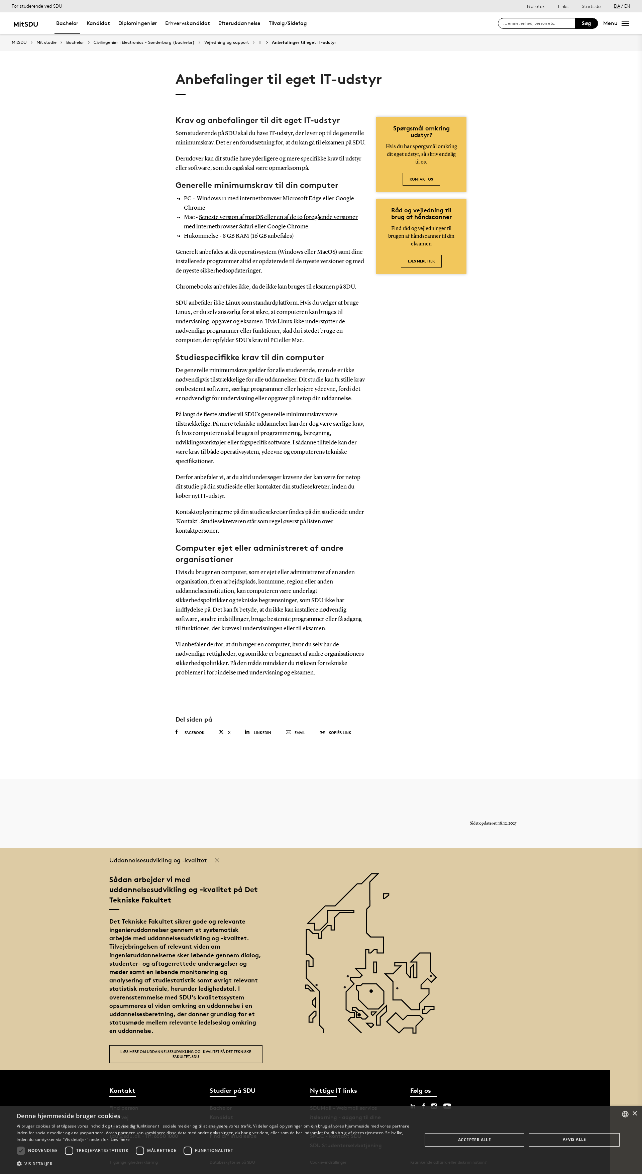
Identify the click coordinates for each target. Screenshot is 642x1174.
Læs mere (120, 1139)
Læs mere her (421, 260)
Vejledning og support (226, 42)
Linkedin (262, 732)
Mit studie (46, 42)
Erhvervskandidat (187, 23)
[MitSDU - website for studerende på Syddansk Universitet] (25, 23)
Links (563, 6)
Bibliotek (536, 6)
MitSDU (19, 42)
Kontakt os (421, 179)
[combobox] (625, 1114)
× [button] (634, 1113)
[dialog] (321, 1140)
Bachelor (67, 23)
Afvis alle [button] (574, 1139)
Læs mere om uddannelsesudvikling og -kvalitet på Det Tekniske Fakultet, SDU (185, 1054)
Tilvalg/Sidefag (288, 23)
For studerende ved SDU (37, 6)
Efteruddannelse (239, 23)
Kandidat (98, 23)
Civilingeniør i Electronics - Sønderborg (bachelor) (144, 42)
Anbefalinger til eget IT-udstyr (304, 42)
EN (627, 6)
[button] (213, 1164)
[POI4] (373, 993)
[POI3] (361, 1017)
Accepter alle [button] (474, 1140)
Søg (586, 23)
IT (260, 42)
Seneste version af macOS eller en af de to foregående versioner (278, 217)
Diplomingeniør (137, 23)
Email (300, 732)
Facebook (195, 732)
